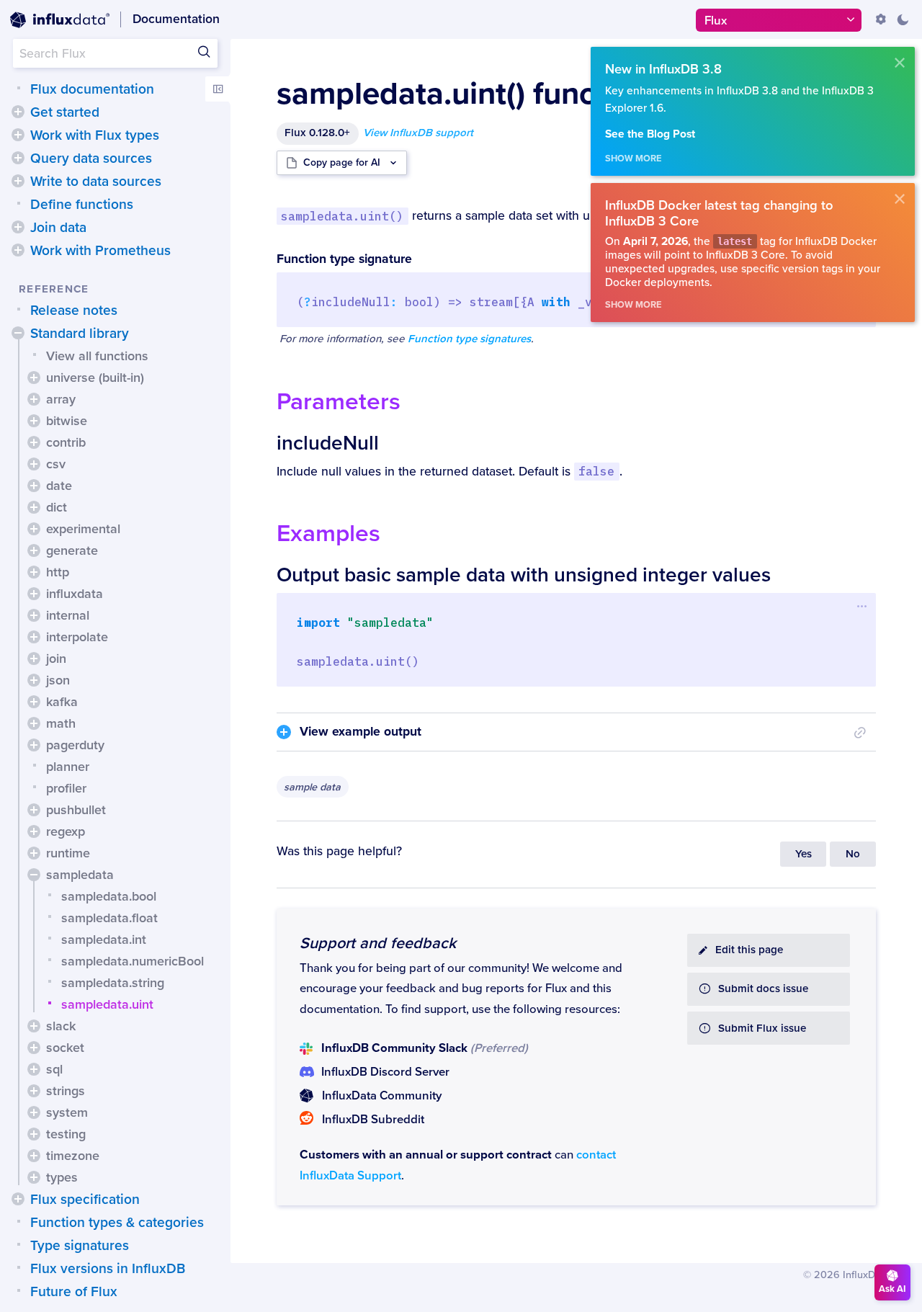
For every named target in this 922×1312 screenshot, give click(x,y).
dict (56, 507)
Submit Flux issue (762, 1028)
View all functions (97, 356)
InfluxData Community (382, 1096)
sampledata (80, 875)
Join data (58, 227)
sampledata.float (109, 918)
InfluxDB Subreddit (373, 1119)
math (61, 723)
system (67, 1112)
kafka (62, 702)
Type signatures (79, 1245)
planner (67, 767)
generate (72, 550)
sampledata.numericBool (132, 961)
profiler (66, 788)
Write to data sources (95, 181)
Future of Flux (73, 1291)
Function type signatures (469, 339)
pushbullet (76, 810)
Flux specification (85, 1199)
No (853, 854)
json (58, 680)
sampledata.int (103, 939)
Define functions (81, 204)
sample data (312, 787)
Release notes (73, 310)
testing (66, 1134)
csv (56, 464)
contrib (66, 442)
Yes (803, 854)
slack (61, 1026)
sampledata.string (112, 983)
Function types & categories (117, 1222)
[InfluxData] (59, 20)
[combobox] (115, 53)
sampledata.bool (108, 896)
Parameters (338, 401)
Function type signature (344, 259)
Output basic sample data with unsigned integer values (524, 575)
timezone (72, 1156)
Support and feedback (378, 943)
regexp (65, 831)
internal (67, 615)
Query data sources (91, 158)
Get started (64, 112)
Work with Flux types (94, 135)
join (56, 658)
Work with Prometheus (100, 250)
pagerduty (75, 745)
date (59, 486)
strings (65, 1091)
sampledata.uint (107, 1004)
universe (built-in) (95, 377)
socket (65, 1048)
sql (54, 1069)
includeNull (328, 443)
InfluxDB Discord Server (385, 1072)
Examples (328, 533)
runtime (68, 853)
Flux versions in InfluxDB (107, 1268)
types (62, 1177)
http (57, 572)
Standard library (79, 333)
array (61, 399)
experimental (83, 529)
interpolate (77, 637)
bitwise (66, 421)
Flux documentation (92, 89)
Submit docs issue (763, 989)
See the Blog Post (650, 134)
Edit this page (749, 950)
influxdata (74, 594)
